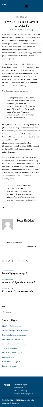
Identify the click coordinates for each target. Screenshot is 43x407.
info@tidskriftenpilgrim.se (23, 394)
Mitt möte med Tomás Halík (12, 339)
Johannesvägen (8, 357)
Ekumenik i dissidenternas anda (17, 291)
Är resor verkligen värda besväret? (18, 282)
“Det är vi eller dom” (9, 348)
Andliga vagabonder (14, 242)
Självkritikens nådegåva (11, 362)
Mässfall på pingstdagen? (14, 273)
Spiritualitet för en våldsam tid (13, 344)
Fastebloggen (29, 30)
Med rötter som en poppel (12, 353)
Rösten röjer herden (9, 366)
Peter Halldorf (15, 30)
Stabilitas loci (31, 246)
